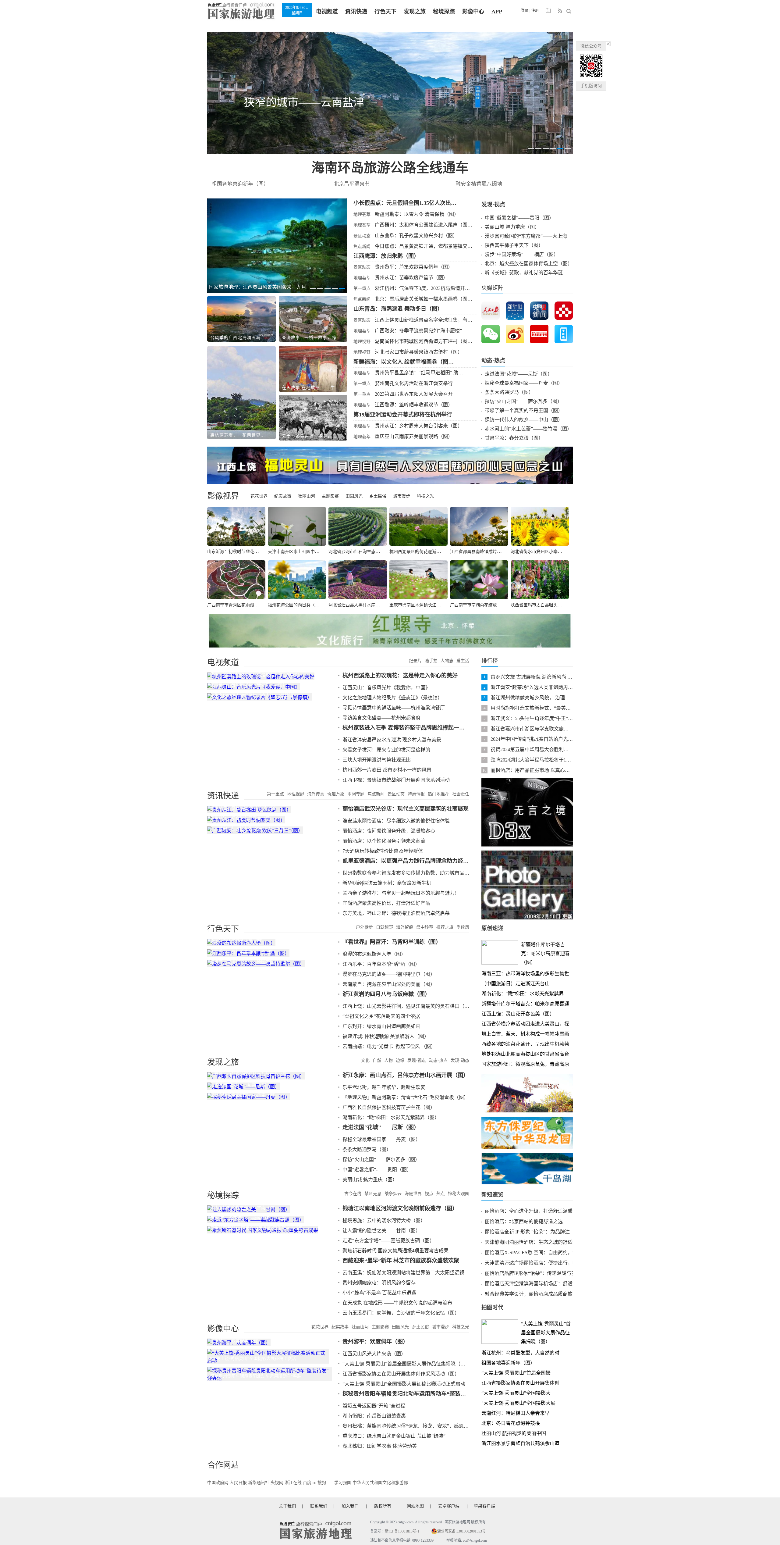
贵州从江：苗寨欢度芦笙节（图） (411, 277)
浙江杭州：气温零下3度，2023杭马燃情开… (422, 288)
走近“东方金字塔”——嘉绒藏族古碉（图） (388, 1240)
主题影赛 (330, 496)
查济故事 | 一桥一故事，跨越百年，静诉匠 (311, 337)
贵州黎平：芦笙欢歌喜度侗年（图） (414, 266)
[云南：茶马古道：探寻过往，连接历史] (313, 418)
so (314, 1482)
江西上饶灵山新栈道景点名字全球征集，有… (423, 320)
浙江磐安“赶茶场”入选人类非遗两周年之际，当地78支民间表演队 (532, 687)
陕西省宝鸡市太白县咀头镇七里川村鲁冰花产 (553, 605)
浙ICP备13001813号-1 (402, 1531)
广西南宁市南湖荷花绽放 (473, 605)
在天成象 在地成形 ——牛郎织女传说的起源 (311, 387)
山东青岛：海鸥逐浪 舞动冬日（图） (398, 309)
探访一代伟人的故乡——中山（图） (524, 419)
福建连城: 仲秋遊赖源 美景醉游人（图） (385, 1036)
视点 (429, 1193)
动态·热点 (493, 361)
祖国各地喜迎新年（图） (240, 184)
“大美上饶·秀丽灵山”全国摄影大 (516, 1393)
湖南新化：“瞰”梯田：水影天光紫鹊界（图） (390, 1117)
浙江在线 (293, 1482)
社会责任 (460, 794)
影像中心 (473, 12)
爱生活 (462, 660)
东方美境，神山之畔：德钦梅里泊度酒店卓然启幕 (396, 913)
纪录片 (415, 660)
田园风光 (354, 496)
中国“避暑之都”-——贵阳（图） (519, 217)
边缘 (400, 1060)
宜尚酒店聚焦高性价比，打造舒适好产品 (386, 903)
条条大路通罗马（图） (509, 392)
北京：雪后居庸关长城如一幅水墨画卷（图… (423, 299)
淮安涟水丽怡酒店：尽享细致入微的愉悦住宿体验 (396, 820)
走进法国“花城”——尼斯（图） (518, 373)
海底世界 (413, 1193)
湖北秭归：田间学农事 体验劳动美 (379, 1446)
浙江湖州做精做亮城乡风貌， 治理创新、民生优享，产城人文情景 (532, 697)
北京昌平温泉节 (352, 184)
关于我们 (287, 1506)
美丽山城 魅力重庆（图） (512, 227)
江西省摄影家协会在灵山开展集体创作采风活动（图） (400, 1373)
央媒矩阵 (492, 288)
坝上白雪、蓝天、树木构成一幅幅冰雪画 (525, 1034)
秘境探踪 (444, 12)
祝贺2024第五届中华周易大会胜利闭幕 (532, 749)
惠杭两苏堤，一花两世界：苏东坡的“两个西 (239, 435)
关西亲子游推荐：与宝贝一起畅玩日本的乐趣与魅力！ (400, 893)
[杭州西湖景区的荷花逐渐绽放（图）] (418, 526)
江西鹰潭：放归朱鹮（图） (386, 256)
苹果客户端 (484, 1506)
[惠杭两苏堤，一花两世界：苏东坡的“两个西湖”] (241, 392)
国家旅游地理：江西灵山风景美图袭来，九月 (257, 287)
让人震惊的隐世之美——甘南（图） (381, 1230)
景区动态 (361, 236)
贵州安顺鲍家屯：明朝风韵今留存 (379, 1282)
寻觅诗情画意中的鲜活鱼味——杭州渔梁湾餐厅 (393, 707)
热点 (440, 1193)
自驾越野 (384, 927)
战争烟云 (393, 1193)
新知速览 (492, 1195)
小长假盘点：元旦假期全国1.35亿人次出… (404, 203)
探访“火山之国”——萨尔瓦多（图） (523, 401)
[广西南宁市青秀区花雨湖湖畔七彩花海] (236, 579)
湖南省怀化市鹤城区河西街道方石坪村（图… (423, 341)
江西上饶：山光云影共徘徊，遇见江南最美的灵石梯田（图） (405, 1006)
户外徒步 (364, 927)
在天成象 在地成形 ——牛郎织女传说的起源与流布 (397, 1302)
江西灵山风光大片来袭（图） (374, 1353)
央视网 (277, 1482)
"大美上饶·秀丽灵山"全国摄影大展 (518, 1403)
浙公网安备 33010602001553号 (461, 1531)
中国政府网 (218, 1482)
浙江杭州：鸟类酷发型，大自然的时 (520, 1352)
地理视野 (361, 341)
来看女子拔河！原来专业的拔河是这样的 (386, 749)
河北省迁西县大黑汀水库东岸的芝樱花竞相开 (371, 605)
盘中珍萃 (424, 927)
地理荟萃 (361, 214)
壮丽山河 (306, 496)
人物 (388, 1060)
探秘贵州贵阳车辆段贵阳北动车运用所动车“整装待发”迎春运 (405, 1394)
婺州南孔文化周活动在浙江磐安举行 (414, 383)
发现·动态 (460, 1060)
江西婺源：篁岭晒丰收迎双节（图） (414, 404)
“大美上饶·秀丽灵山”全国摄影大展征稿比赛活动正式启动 (403, 1383)
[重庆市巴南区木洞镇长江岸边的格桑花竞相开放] (418, 579)
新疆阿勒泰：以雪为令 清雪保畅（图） (417, 214)
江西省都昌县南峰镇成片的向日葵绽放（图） (492, 551)
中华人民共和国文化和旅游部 (380, 1482)
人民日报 (238, 1482)
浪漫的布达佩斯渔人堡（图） (374, 954)
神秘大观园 (458, 1193)
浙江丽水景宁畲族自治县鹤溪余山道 (520, 1443)
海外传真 (315, 794)
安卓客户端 (448, 1506)
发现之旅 (415, 12)
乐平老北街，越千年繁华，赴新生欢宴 (383, 1087)
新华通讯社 (258, 1482)
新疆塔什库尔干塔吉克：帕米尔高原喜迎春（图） (545, 953)
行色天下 (385, 12)
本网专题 (355, 794)
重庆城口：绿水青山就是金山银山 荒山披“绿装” (393, 1436)
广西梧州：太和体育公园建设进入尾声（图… (423, 224)
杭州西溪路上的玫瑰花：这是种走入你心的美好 (400, 676)
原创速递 (492, 928)
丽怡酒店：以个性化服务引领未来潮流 (383, 841)
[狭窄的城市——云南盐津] (390, 93)
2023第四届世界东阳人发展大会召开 (414, 394)
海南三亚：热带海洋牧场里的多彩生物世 (525, 973)
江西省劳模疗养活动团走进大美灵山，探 (525, 1023)
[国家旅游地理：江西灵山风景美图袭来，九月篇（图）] (277, 245)
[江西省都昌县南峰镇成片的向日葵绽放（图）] (479, 526)
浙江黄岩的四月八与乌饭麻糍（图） (386, 994)
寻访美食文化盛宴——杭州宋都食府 (381, 717)
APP (496, 12)
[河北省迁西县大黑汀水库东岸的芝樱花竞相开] (357, 579)
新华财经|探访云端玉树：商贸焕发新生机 (386, 883)
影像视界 (223, 496)
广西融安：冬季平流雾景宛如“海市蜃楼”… (421, 330)
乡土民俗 (377, 496)
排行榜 (489, 661)
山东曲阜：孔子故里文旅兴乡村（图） (416, 235)
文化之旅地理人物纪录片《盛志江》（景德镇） (392, 697)
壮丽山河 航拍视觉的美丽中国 (513, 1433)
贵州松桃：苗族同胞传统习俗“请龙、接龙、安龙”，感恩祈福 (405, 1426)
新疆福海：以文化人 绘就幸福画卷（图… (403, 362)
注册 (535, 11)
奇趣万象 (335, 794)
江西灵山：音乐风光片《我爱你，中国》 (386, 687)
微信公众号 (591, 46)
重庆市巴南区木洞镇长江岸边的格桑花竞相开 (432, 605)
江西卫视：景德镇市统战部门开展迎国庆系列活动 (396, 780)
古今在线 (352, 1193)
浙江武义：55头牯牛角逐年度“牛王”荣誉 (532, 718)
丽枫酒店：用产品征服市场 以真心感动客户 (532, 770)
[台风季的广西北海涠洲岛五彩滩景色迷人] (241, 319)
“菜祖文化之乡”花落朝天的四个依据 (381, 1016)
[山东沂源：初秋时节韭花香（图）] (236, 526)
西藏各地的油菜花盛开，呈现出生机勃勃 (525, 1044)
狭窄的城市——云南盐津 (304, 102)
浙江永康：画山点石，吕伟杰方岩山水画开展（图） (405, 1075)
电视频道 (327, 12)
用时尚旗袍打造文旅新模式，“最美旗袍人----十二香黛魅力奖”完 (532, 708)
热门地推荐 (438, 794)
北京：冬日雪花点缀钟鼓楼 (510, 1423)
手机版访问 (591, 86)
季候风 (462, 927)
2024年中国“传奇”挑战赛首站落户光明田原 (532, 739)
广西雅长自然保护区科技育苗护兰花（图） (388, 1107)
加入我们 (350, 1506)
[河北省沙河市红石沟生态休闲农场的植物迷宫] (357, 526)
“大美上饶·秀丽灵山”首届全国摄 (516, 1373)
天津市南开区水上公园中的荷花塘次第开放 (308, 551)
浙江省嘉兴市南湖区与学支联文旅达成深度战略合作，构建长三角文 (532, 728)
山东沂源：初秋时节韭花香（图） (239, 551)
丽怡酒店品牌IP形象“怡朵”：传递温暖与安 (530, 1273)
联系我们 (318, 1506)
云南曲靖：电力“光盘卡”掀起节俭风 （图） (389, 1046)
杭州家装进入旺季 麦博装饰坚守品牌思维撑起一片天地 (405, 728)
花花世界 (259, 496)
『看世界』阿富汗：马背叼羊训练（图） (391, 942)
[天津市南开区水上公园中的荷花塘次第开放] (297, 526)
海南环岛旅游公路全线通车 (390, 168)
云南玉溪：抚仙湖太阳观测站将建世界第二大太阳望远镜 (403, 1272)
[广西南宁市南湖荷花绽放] (479, 579)
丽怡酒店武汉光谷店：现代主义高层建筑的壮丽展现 (405, 809)
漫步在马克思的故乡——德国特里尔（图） (388, 974)
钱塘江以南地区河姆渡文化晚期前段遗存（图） (400, 1208)
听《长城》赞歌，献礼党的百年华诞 (524, 272)
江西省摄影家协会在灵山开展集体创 (520, 1383)
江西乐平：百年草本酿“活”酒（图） (381, 964)
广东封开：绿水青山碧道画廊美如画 (381, 1026)
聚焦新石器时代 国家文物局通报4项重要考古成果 (395, 1250)
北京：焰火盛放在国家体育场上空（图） (529, 263)
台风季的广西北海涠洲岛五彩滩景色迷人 (239, 337)
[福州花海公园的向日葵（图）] (297, 579)
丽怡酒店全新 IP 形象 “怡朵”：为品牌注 (527, 1231)
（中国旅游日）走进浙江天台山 (515, 983)
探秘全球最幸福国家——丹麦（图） (524, 383)
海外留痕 (404, 927)
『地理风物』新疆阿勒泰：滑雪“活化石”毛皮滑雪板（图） (405, 1097)
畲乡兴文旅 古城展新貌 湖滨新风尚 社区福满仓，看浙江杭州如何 (532, 677)
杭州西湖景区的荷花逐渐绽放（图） (423, 551)
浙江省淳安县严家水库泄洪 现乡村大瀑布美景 (391, 739)
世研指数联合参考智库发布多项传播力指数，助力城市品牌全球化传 (405, 873)
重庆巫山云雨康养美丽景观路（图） (414, 436)
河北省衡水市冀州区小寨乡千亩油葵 (545, 551)
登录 (524, 11)
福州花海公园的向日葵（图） (295, 605)
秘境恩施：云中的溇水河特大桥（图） (383, 1220)
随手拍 (431, 660)
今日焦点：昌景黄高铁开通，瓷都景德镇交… (423, 246)
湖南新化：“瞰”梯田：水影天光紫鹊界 (522, 993)
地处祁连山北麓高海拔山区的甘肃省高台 (525, 1054)
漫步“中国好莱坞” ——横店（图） (521, 254)
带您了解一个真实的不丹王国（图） (524, 410)
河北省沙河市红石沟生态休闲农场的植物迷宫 (371, 551)
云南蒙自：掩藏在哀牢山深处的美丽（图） (388, 984)
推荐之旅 (444, 927)
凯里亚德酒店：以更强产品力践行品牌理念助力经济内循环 (405, 861)
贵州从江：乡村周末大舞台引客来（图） (419, 425)
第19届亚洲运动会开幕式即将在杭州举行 (402, 415)
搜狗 (321, 1482)
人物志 (447, 660)
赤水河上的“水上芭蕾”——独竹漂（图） (528, 428)
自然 (377, 1060)
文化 (365, 1060)
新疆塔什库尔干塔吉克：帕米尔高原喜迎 (525, 1003)
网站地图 (415, 1506)
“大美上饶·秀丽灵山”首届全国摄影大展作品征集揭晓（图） (405, 1363)
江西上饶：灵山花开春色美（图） (518, 1013)
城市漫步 (401, 496)
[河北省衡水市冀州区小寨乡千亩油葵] (540, 526)
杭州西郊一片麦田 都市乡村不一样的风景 (386, 769)
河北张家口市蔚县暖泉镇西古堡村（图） (419, 352)
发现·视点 (493, 205)
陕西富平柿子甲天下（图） (514, 245)
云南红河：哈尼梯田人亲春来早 (515, 1413)
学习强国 (342, 1482)
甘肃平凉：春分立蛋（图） (514, 438)
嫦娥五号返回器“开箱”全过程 (373, 1405)
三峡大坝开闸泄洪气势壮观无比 (376, 759)
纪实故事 (282, 496)
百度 (307, 1482)
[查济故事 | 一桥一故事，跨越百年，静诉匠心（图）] (313, 319)
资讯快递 (356, 12)
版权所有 (382, 1506)
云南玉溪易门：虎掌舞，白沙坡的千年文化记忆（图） (400, 1312)
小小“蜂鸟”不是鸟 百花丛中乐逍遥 (379, 1292)
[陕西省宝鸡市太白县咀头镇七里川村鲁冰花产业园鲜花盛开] (540, 579)
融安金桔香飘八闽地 (479, 184)
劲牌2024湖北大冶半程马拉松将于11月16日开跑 (532, 759)
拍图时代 (492, 1307)
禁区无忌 (372, 1193)
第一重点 (361, 288)
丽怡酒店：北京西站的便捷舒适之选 (524, 1221)
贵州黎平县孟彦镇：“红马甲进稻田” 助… (419, 372)
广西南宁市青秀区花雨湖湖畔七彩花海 (243, 605)
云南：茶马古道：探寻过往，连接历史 (311, 436)
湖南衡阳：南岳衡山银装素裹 (374, 1415)
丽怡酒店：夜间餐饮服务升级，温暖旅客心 (388, 830)
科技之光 (425, 496)
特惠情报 (416, 794)
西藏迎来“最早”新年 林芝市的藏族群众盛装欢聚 (400, 1261)
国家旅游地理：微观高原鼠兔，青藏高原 (525, 1064)
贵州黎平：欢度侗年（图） (375, 1342)
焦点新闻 (361, 246)
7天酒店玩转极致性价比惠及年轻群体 (382, 851)
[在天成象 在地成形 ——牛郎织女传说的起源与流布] (313, 369)
